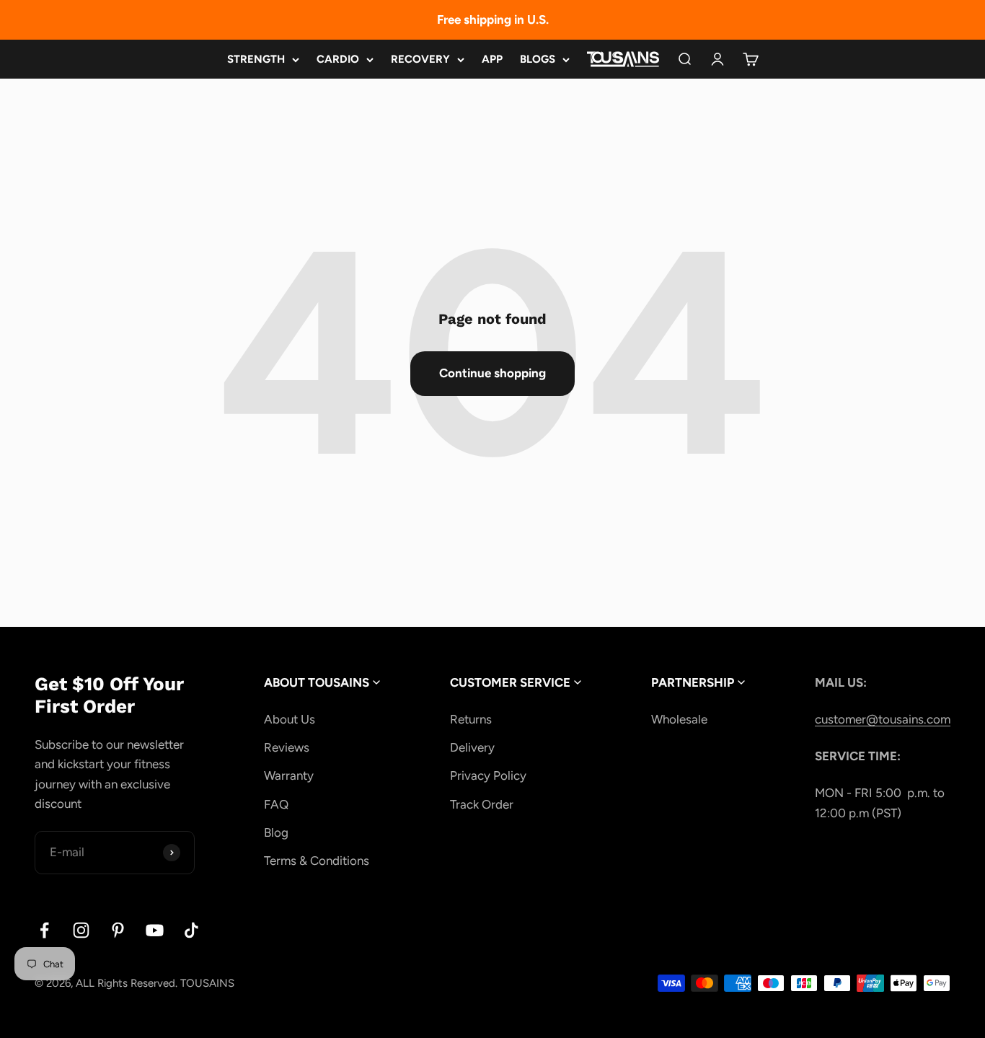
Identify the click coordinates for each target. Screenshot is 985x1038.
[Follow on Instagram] (81, 930)
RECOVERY (420, 59)
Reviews (286, 747)
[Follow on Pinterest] (118, 930)
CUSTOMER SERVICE (511, 682)
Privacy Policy (488, 775)
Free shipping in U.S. (493, 19)
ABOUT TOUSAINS (318, 682)
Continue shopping (492, 373)
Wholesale (679, 719)
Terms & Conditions (316, 860)
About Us (289, 719)
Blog (276, 832)
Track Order (481, 804)
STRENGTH (256, 59)
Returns (471, 719)
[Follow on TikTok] (191, 930)
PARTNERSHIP (694, 682)
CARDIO (338, 59)
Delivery (472, 747)
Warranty (289, 775)
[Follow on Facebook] (44, 930)
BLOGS (537, 59)
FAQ (276, 804)
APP (492, 59)
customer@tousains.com (882, 719)
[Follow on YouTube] (154, 930)
